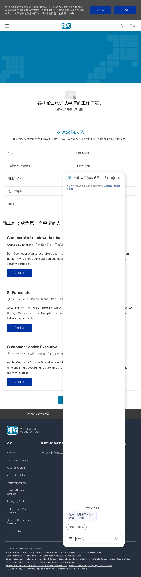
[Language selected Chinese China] (124, 25)
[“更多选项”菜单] (71, 539)
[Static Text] (112, 177)
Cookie (65, 10)
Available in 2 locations (20, 245)
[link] (19, 455)
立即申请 (19, 273)
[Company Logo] (66, 25)
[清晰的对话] (106, 178)
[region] (94, 358)
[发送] (117, 539)
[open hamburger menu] (7, 26)
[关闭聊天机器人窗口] (119, 178)
